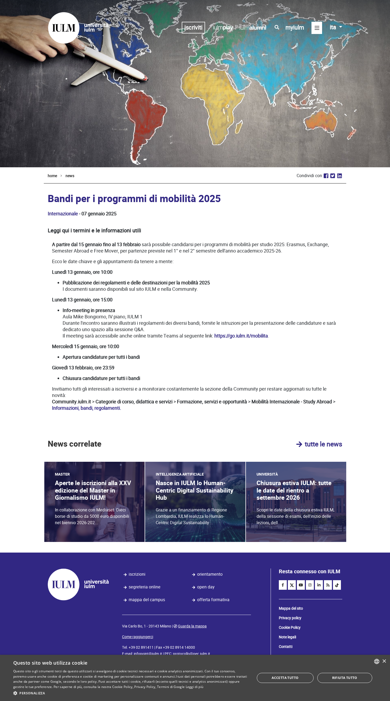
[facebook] (283, 585)
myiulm (294, 27)
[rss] (328, 585)
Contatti (285, 646)
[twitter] (292, 585)
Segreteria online (145, 587)
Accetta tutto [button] (285, 678)
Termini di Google (171, 687)
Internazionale (63, 213)
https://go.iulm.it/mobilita (241, 335)
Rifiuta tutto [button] (344, 678)
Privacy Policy (144, 687)
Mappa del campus (147, 600)
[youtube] (301, 585)
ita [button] (333, 27)
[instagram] (310, 585)
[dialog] (195, 678)
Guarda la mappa (192, 626)
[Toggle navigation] (316, 28)
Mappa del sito (291, 608)
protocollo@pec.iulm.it (191, 653)
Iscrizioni (137, 574)
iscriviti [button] (193, 27)
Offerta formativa (213, 600)
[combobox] (376, 661)
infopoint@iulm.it (148, 653)
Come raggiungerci (137, 636)
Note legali (287, 637)
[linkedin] (319, 585)
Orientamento (210, 574)
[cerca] (277, 27)
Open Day (206, 587)
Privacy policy (290, 618)
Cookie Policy (290, 627)
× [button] (384, 661)
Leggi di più (194, 687)
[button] (130, 693)
